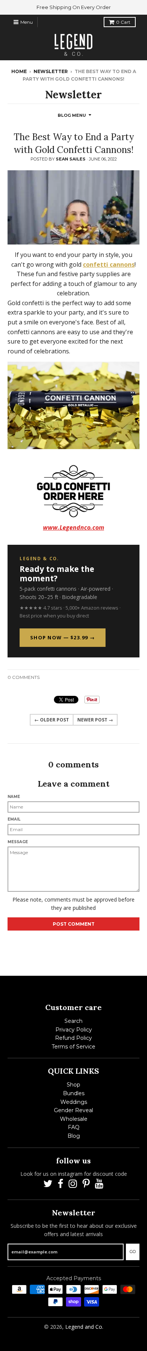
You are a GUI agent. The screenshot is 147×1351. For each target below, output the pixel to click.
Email (14, 819)
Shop (73, 1084)
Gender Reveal (73, 1110)
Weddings (73, 1102)
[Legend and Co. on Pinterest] (86, 1184)
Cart (123, 22)
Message (18, 841)
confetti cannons (109, 264)
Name (14, 796)
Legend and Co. (84, 1326)
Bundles (73, 1093)
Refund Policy (73, 1038)
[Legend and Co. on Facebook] (60, 1184)
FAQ (74, 1127)
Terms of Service (73, 1046)
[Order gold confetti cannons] (73, 491)
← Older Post (51, 720)
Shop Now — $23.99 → (62, 637)
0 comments (24, 677)
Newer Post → (95, 720)
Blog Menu (72, 115)
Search (73, 1021)
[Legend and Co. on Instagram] (73, 1184)
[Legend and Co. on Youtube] (99, 1184)
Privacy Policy (73, 1029)
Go (133, 1251)
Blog (73, 1135)
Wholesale (73, 1119)
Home (19, 71)
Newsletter (51, 71)
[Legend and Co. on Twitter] (47, 1184)
